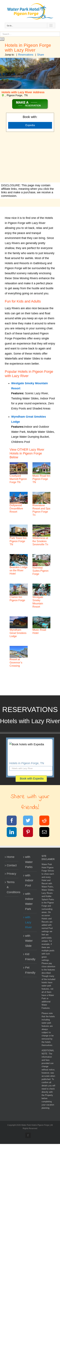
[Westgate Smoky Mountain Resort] (41, 590)
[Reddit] (46, 821)
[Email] (46, 832)
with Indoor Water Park (29, 901)
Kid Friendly (30, 957)
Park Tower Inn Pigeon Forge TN (18, 541)
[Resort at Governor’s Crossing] (19, 652)
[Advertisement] (30, 157)
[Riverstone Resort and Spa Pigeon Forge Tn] (41, 498)
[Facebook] (13, 821)
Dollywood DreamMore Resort (16, 508)
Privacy (11, 873)
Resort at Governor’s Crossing (16, 662)
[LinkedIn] (13, 832)
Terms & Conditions (12, 887)
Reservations (25, 54)
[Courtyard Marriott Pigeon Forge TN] (19, 468)
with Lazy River (28, 922)
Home (10, 857)
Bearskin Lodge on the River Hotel (19, 570)
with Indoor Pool (29, 880)
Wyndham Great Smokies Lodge (18, 633)
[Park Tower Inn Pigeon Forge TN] (19, 531)
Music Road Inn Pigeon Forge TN (41, 479)
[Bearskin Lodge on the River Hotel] (19, 560)
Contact (12, 865)
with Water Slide (29, 940)
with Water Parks (29, 862)
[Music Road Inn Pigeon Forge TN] (41, 468)
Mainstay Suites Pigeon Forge (40, 570)
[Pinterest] (30, 832)
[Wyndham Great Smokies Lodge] (19, 622)
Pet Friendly (30, 970)
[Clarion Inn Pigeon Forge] (19, 590)
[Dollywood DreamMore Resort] (19, 498)
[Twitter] (30, 821)
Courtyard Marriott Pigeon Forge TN (18, 479)
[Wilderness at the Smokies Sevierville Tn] (41, 531)
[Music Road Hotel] (41, 622)
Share (40, 54)
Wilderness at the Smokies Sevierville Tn (40, 541)
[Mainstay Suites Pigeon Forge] (41, 560)
